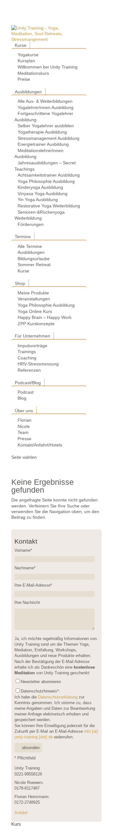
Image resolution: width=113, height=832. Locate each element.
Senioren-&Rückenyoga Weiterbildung (39, 215)
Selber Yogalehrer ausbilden (46, 125)
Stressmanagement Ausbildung (48, 138)
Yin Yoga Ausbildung (38, 199)
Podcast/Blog (28, 382)
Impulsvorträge (32, 345)
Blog (22, 398)
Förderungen (31, 224)
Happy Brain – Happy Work (45, 317)
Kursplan (26, 60)
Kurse (20, 45)
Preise (24, 79)
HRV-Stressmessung (38, 363)
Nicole (24, 426)
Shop (20, 283)
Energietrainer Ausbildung (43, 144)
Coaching (27, 357)
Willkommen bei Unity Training (48, 66)
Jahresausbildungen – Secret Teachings (45, 166)
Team (23, 432)
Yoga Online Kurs (35, 311)
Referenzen (29, 370)
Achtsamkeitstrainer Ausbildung (49, 175)
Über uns (24, 410)
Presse (24, 438)
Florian (24, 420)
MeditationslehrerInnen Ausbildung (38, 153)
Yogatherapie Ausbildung (42, 131)
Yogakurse (28, 54)
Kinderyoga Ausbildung (40, 187)
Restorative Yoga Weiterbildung (49, 205)
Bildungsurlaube (34, 258)
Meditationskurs (33, 73)
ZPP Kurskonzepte (36, 323)
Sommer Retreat (34, 264)
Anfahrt (21, 813)
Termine (23, 236)
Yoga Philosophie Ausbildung (46, 181)
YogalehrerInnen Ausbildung (45, 107)
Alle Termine (30, 246)
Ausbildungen (28, 91)
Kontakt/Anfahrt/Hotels (40, 444)
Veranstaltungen (34, 298)
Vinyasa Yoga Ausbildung (42, 193)
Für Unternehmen (32, 335)
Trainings (27, 351)
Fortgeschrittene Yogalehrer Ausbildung (43, 116)
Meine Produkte (33, 292)
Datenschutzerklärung (58, 697)
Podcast (26, 392)
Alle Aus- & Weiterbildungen (45, 101)
